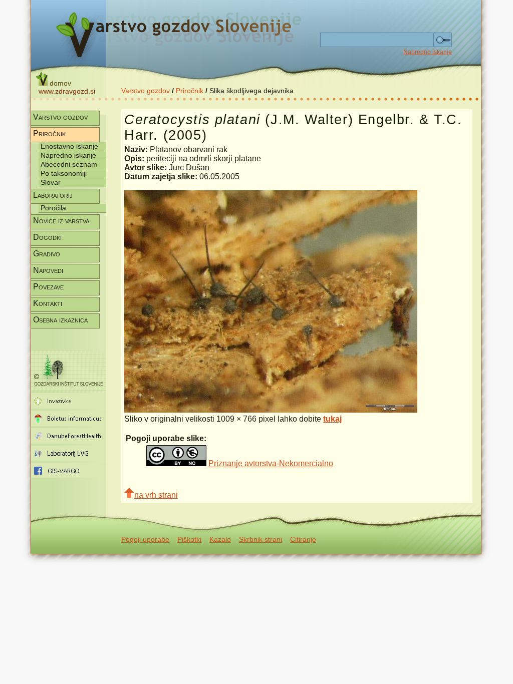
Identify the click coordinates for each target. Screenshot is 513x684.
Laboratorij (53, 195)
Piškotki (189, 539)
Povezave (48, 286)
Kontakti (47, 303)
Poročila (53, 208)
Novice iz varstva (61, 220)
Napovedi (48, 270)
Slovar (51, 182)
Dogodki (47, 237)
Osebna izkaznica (60, 319)
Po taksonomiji (64, 173)
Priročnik (189, 91)
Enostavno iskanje (69, 146)
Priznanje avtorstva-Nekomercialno (270, 463)
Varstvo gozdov (145, 91)
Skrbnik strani (260, 539)
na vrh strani (156, 495)
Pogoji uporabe (145, 539)
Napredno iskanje (427, 52)
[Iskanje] (442, 40)
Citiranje (303, 539)
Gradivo (46, 253)
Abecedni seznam (69, 164)
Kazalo (220, 539)
